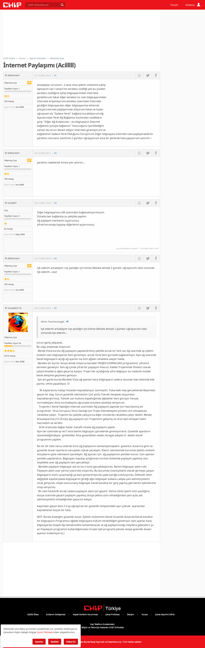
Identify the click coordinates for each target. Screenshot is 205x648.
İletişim (130, 614)
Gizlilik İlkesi (33, 614)
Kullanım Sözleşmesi (55, 614)
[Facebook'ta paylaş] (156, 75)
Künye (145, 614)
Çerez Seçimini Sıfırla (164, 614)
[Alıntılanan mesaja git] (67, 321)
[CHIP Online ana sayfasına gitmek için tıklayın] (12, 6)
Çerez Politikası (112, 614)
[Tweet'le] (148, 75)
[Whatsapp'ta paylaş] (139, 75)
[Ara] (62, 5)
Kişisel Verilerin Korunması (85, 614)
